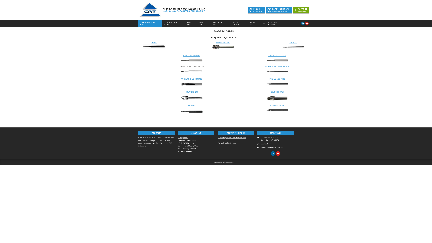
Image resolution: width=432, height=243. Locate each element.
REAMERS (191, 105)
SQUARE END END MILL (277, 56)
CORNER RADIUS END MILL (191, 79)
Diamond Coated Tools (187, 140)
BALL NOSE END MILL (191, 56)
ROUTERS (293, 43)
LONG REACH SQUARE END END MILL (277, 66)
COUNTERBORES (277, 92)
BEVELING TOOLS (277, 105)
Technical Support (185, 151)
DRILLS (154, 43)
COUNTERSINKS (192, 92)
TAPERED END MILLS (277, 79)
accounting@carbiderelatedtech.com (232, 138)
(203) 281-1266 (267, 144)
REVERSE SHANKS (223, 43)
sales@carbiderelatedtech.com (272, 147)
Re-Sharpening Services (187, 148)
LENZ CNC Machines (186, 143)
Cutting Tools (183, 138)
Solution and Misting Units (188, 146)
